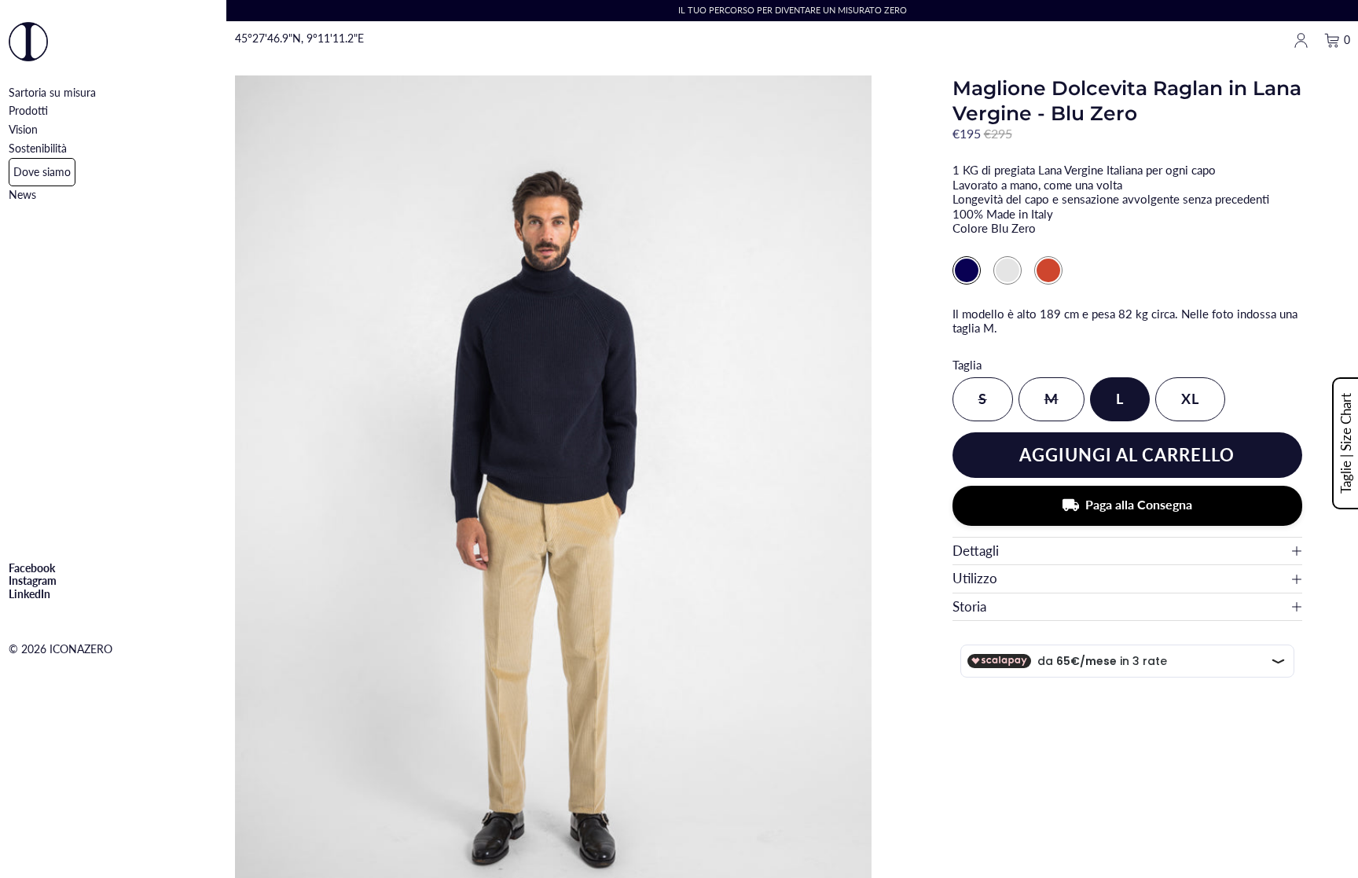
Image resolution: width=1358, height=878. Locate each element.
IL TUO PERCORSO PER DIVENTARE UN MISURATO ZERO (792, 10)
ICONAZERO (81, 649)
